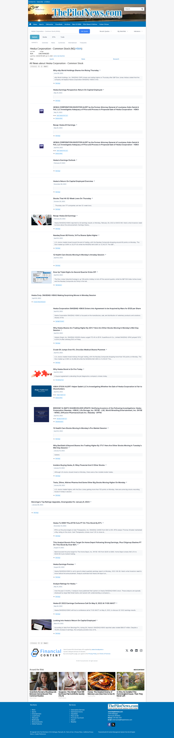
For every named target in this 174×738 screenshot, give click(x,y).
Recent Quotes (104, 31)
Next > (46, 66)
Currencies (61, 43)
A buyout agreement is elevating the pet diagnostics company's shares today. (81, 376)
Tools (62, 37)
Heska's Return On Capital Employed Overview (74, 181)
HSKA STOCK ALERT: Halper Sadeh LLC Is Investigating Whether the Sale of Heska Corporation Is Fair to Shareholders (97, 387)
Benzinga (58, 83)
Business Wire (59, 118)
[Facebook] (132, 652)
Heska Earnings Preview (64, 564)
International (72, 43)
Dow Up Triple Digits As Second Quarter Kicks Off (75, 272)
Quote (52, 59)
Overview (45, 43)
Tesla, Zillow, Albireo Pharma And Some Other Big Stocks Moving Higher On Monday (90, 482)
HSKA (78, 48)
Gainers (57, 455)
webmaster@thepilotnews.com (122, 720)
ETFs (53, 37)
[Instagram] (141, 652)
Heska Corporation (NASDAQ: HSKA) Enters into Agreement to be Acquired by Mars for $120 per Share (97, 308)
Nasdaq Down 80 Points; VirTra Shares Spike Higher (76, 235)
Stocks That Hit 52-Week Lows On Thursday (73, 198)
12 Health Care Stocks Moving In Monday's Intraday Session (79, 255)
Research (116, 59)
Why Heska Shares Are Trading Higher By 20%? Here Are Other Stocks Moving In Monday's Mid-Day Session (96, 329)
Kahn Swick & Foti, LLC (62, 115)
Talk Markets (59, 285)
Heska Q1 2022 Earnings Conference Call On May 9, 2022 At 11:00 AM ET (85, 603)
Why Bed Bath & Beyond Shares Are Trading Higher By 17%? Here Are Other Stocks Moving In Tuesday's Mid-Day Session (97, 446)
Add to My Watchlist (59, 56)
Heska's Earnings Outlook (65, 160)
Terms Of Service (105, 654)
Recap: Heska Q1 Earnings (65, 125)
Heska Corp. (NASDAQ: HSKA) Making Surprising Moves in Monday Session (63, 295)
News (53, 43)
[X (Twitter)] (127, 652)
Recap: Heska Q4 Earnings (65, 216)
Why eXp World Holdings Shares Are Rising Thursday (77, 70)
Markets (34, 37)
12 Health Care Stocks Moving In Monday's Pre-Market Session (81, 428)
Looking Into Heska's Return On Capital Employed (75, 620)
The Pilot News (44, 732)
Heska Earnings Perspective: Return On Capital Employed (78, 90)
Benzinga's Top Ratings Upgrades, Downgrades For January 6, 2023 (61, 502)
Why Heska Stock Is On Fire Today (68, 369)
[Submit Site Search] (142, 9)
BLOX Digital (131, 732)
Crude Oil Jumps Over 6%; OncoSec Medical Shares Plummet (80, 350)
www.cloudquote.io (97, 649)
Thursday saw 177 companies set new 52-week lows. (73, 205)
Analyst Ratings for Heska (65, 584)
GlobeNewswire (59, 421)
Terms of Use (70, 732)
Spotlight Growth (60, 321)
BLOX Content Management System (115, 732)
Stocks (45, 37)
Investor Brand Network (39, 301)
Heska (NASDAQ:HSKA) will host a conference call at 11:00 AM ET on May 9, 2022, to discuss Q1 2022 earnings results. (95, 610)
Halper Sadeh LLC (61, 394)
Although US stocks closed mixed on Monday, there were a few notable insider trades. (84, 472)
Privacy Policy (93, 654)
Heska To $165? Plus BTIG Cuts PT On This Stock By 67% (78, 523)
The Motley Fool (59, 380)
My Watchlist (122, 31)
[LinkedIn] (136, 652)
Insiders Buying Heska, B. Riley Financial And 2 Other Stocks (80, 465)
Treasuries (83, 43)
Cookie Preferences (40, 734)
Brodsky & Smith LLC (62, 418)
